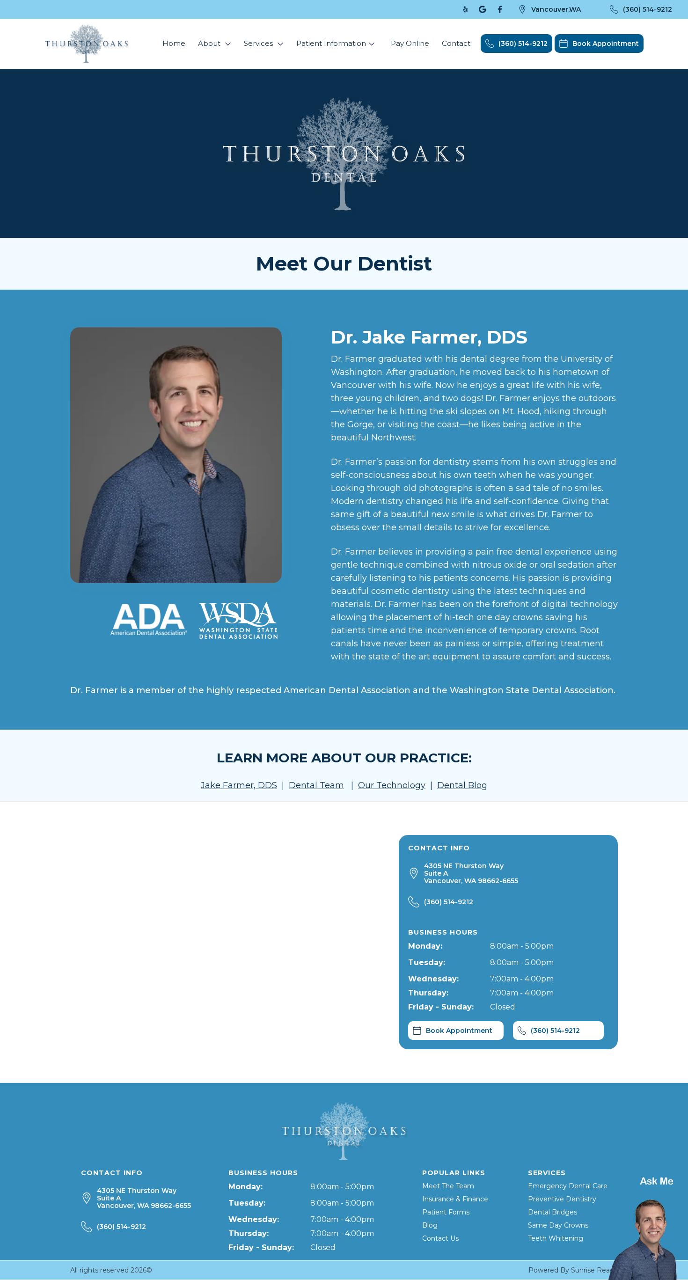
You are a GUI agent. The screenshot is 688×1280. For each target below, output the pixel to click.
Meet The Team (448, 1186)
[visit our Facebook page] (500, 9)
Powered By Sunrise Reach (573, 1270)
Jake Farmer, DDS (239, 785)
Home (173, 43)
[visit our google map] (482, 9)
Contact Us (440, 1238)
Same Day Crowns (558, 1225)
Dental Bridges (552, 1212)
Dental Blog (462, 785)
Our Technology (391, 785)
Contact (456, 43)
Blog (430, 1225)
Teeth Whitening (555, 1238)
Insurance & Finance (455, 1199)
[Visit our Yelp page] (465, 9)
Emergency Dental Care (567, 1186)
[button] (214, 43)
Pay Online (410, 43)
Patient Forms (445, 1212)
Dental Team (316, 785)
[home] (86, 43)
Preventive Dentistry (562, 1199)
